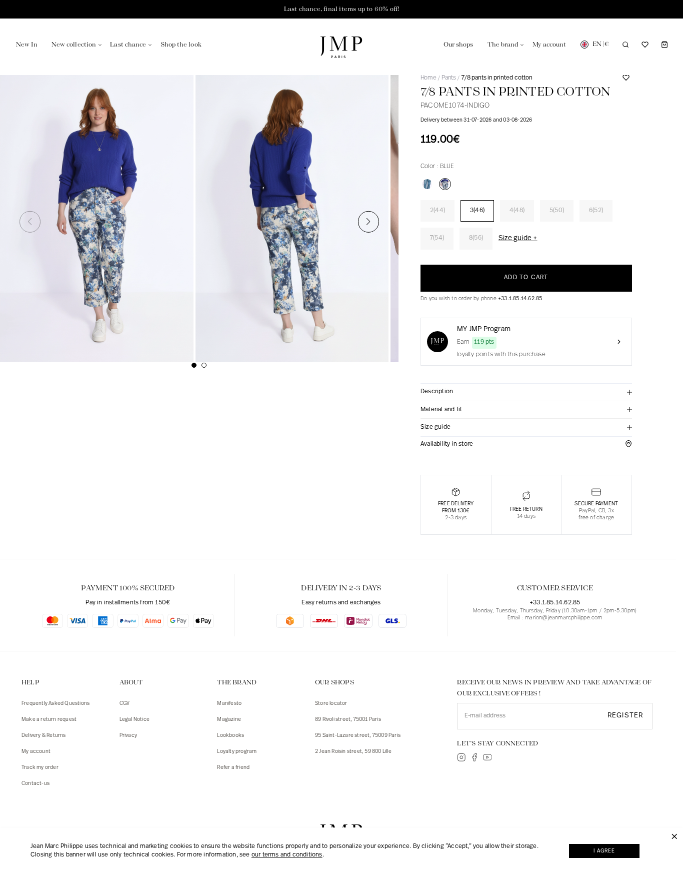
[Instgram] (461, 757)
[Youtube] (487, 757)
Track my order (40, 767)
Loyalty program (236, 751)
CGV (125, 703)
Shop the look (181, 45)
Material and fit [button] (441, 410)
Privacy (128, 735)
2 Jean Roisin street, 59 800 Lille (353, 751)
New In (27, 45)
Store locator (331, 703)
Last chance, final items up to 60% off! (342, 9)
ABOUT (131, 682)
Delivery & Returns (44, 735)
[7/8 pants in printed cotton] (445, 184)
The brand (503, 45)
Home (428, 78)
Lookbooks (230, 735)
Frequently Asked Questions (56, 703)
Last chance (128, 45)
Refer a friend (233, 767)
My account (36, 751)
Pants (449, 78)
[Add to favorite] (626, 81)
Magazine (229, 719)
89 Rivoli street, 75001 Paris (348, 719)
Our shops (459, 45)
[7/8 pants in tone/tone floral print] (427, 184)
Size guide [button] (435, 427)
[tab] (526, 392)
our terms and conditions (287, 855)
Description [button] (436, 392)
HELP (31, 682)
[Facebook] (474, 757)
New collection (74, 45)
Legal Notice (135, 719)
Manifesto (229, 703)
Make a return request (49, 719)
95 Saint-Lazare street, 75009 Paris (357, 735)
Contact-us (36, 783)
